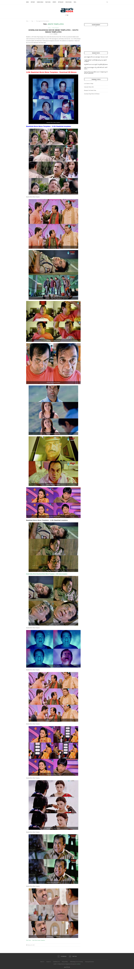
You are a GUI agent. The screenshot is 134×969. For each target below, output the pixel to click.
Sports (54, 2)
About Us (42, 961)
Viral (75, 2)
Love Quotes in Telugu (88, 83)
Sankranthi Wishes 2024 (89, 87)
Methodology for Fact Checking (76, 961)
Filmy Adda (48, 2)
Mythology (60, 2)
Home (27, 21)
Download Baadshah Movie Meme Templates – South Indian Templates (53, 31)
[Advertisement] (96, 38)
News (27, 2)
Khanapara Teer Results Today (90, 90)
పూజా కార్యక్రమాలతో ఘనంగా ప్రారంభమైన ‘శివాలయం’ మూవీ (96, 57)
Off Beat (33, 2)
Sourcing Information (89, 961)
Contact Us (48, 961)
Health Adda (69, 2)
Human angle (40, 2)
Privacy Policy (65, 961)
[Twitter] (67, 15)
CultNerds (78, 964)
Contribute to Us (56, 961)
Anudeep (55, 33)
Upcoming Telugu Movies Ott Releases (91, 93)
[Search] (107, 2)
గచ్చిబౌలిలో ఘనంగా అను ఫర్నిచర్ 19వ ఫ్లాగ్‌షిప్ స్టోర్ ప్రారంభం (96, 64)
